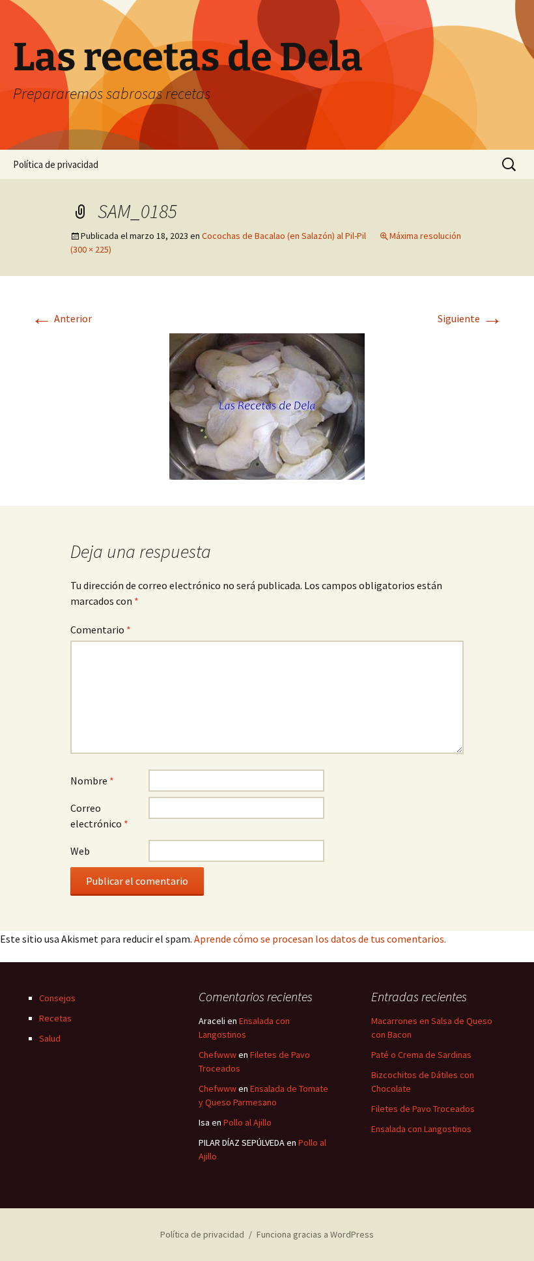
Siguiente (470, 318)
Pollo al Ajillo (247, 1122)
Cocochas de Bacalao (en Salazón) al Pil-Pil (284, 236)
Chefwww (217, 1054)
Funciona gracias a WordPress (315, 1234)
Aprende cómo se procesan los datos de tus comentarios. (320, 938)
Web (80, 850)
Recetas (55, 1018)
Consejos (57, 998)
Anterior (61, 318)
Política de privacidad (55, 164)
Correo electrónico (99, 815)
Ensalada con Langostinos (421, 1129)
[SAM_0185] (267, 404)
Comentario (100, 629)
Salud (50, 1038)
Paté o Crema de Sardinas (421, 1054)
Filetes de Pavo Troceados (423, 1109)
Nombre (92, 780)
